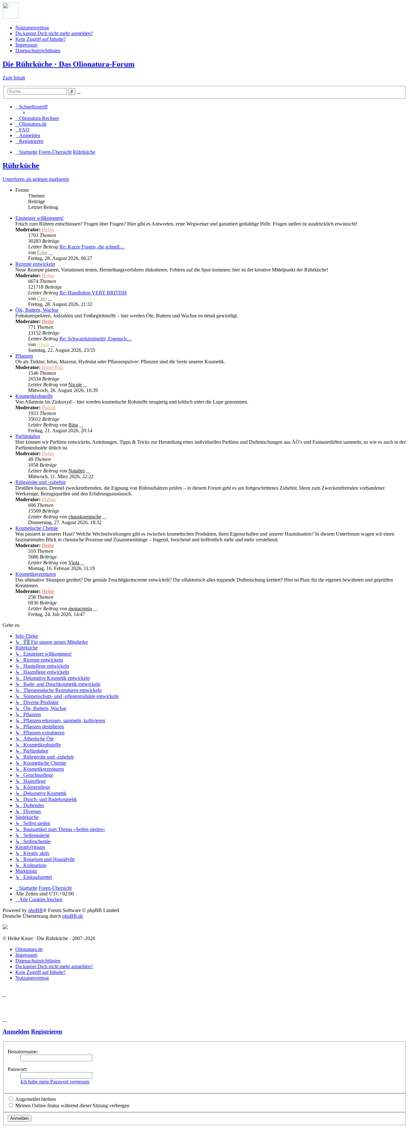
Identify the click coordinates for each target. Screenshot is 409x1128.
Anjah (43, 344)
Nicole (75, 384)
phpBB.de (72, 916)
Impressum (26, 45)
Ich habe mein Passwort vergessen (54, 1081)
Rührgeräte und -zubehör (40, 482)
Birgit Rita (52, 367)
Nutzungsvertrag (32, 27)
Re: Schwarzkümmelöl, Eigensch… (95, 338)
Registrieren (46, 1031)
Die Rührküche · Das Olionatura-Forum (69, 64)
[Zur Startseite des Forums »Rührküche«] (11, 16)
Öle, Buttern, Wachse (36, 310)
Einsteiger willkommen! (39, 218)
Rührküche (21, 165)
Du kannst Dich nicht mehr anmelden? (54, 33)
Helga (48, 229)
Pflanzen (24, 356)
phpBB (35, 910)
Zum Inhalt (14, 77)
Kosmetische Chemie (36, 528)
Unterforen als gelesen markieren (36, 179)
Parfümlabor (27, 436)
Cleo (42, 298)
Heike (48, 321)
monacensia (80, 608)
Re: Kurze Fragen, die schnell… (92, 246)
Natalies (76, 470)
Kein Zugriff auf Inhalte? (40, 39)
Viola (73, 562)
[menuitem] (37, 118)
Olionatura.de (29, 949)
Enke (42, 252)
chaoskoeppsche (84, 516)
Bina (73, 424)
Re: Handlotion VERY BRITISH (93, 292)
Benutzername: (23, 1051)
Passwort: (17, 1069)
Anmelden (16, 1031)
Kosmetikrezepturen (35, 574)
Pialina (49, 407)
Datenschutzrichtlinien (37, 50)
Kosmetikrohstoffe (34, 396)
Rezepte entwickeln (35, 264)
